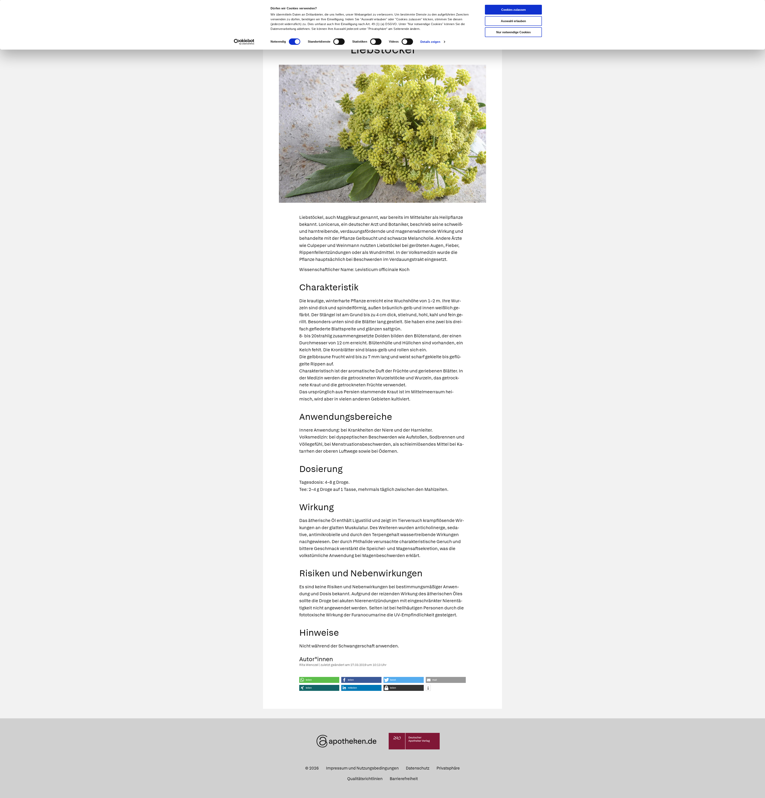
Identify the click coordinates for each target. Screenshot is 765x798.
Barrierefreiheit (404, 778)
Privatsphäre (448, 768)
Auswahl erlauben (513, 21)
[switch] (339, 41)
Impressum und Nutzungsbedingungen (362, 768)
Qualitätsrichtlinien (364, 778)
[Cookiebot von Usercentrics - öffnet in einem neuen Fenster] (244, 42)
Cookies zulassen (513, 9)
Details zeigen (430, 41)
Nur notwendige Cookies (513, 32)
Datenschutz (417, 768)
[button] (319, 680)
